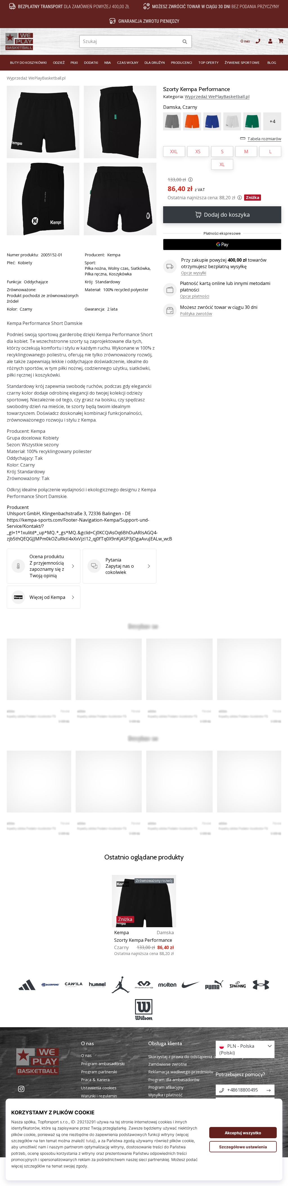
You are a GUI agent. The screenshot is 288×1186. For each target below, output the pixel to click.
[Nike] (190, 985)
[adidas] (27, 985)
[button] (174, 41)
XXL (174, 151)
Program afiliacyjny (165, 1087)
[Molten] (167, 985)
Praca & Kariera (95, 1080)
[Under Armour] (261, 985)
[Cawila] (74, 985)
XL (222, 164)
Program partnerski (99, 1072)
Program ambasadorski (103, 1064)
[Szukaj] (185, 41)
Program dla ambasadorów (173, 1079)
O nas (245, 41)
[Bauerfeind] (50, 985)
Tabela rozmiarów (264, 138)
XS (198, 151)
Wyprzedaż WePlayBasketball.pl (36, 78)
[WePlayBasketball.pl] (43, 1061)
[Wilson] (144, 1010)
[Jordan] (120, 985)
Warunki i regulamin (99, 1096)
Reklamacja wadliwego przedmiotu (180, 1071)
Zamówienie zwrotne (167, 1064)
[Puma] (214, 985)
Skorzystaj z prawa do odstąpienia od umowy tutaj (195, 1056)
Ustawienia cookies (98, 1088)
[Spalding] (237, 985)
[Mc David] (144, 985)
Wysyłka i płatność (165, 1094)
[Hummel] (97, 985)
